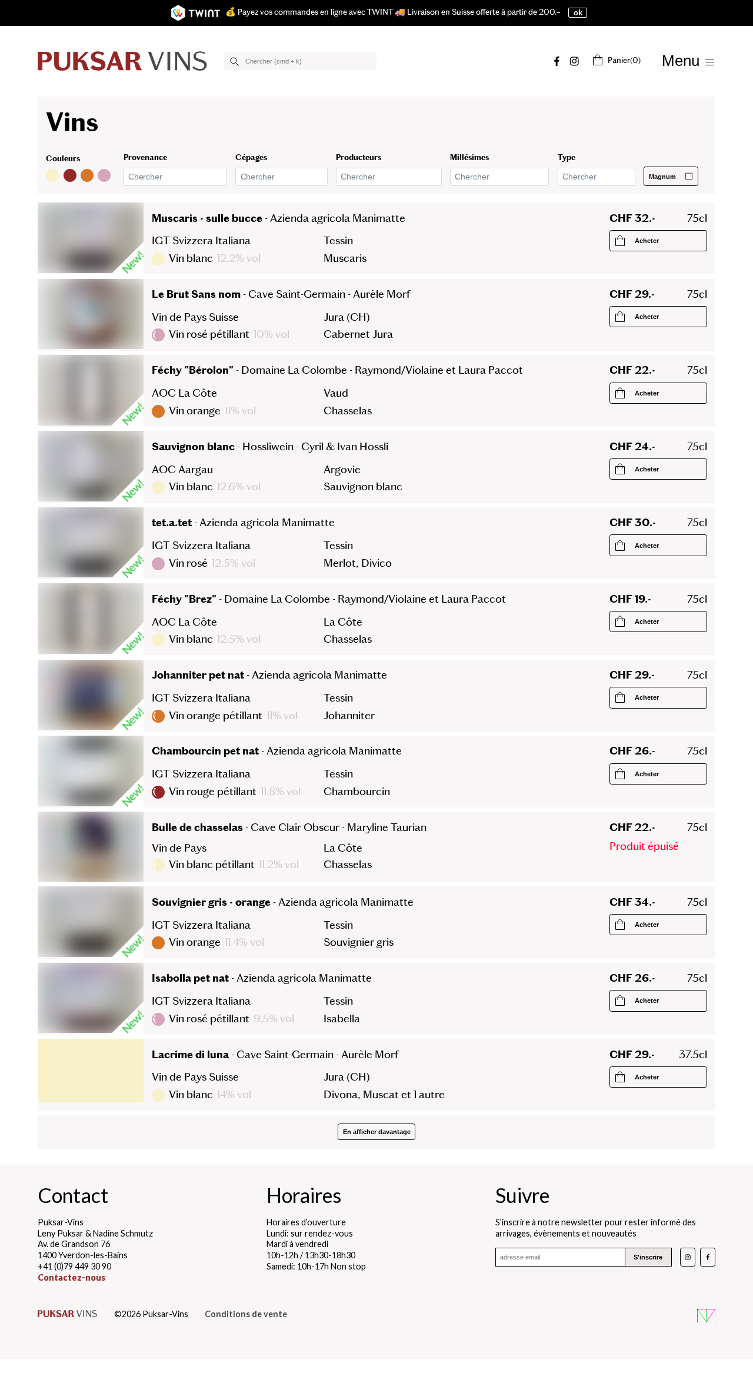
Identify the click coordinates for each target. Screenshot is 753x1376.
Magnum (662, 176)
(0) (624, 60)
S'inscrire (648, 1257)
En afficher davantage (377, 1131)
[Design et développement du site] (706, 1317)
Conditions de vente (246, 1314)
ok (578, 12)
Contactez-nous (71, 1277)
